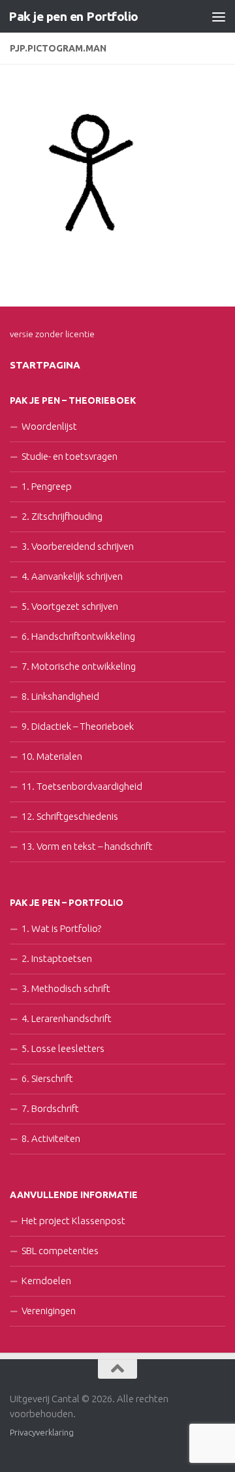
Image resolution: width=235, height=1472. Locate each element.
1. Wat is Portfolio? (61, 928)
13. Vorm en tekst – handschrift (87, 846)
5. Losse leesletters (63, 1048)
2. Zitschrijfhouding (62, 516)
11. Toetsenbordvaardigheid (82, 786)
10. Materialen (52, 756)
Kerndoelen (46, 1280)
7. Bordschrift (50, 1108)
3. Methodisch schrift (66, 988)
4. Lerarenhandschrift (67, 1018)
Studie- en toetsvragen (70, 456)
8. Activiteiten (51, 1138)
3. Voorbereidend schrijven (78, 546)
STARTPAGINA (45, 364)
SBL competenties (60, 1250)
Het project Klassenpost (73, 1220)
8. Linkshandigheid (60, 696)
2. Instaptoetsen (57, 958)
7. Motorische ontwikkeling (79, 666)
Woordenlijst (49, 426)
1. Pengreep (47, 486)
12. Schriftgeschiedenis (70, 816)
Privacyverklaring (42, 1432)
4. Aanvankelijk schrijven (72, 576)
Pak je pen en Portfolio (73, 16)
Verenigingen (49, 1310)
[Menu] (218, 16)
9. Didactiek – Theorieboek (78, 726)
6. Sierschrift (47, 1078)
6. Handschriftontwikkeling (78, 636)
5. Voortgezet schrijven (70, 606)
